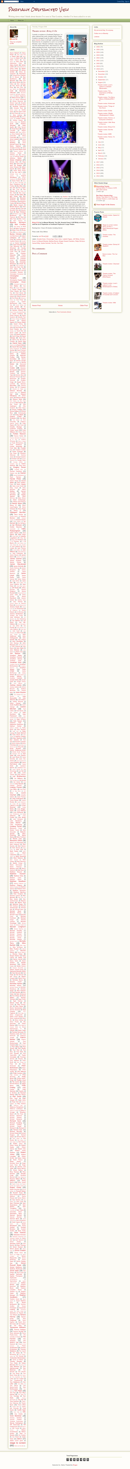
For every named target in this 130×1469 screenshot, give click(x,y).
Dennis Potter (15, 362)
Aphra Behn (20, 163)
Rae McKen (22, 1094)
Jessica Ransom (20, 605)
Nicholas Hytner (16, 984)
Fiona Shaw (22, 432)
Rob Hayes (20, 1140)
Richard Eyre (15, 1121)
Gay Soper (13, 453)
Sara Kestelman (21, 1220)
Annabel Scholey (15, 148)
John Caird (16, 631)
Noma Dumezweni (16, 1008)
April (99, 150)
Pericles (20, 1059)
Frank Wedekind (16, 444)
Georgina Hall (13, 463)
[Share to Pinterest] (61, 236)
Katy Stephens (17, 738)
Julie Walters (22, 699)
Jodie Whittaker (15, 617)
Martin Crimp (17, 863)
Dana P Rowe (13, 312)
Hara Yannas (15, 477)
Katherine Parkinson (16, 724)
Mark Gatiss (14, 851)
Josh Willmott (18, 683)
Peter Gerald (20, 1062)
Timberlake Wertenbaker (18, 1358)
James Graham (15, 560)
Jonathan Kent (15, 662)
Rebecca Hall (18, 1105)
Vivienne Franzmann (16, 1421)
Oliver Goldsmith (15, 1018)
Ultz (24, 1412)
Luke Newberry (16, 821)
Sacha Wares (21, 1198)
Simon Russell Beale (18, 1264)
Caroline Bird (20, 239)
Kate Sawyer (17, 721)
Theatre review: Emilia (105, 110)
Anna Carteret (16, 134)
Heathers (65, 196)
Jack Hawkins (16, 546)
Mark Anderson (14, 844)
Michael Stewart (16, 934)
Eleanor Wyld (17, 399)
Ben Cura (16, 189)
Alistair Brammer (17, 101)
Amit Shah (15, 113)
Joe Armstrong (21, 619)
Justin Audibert (14, 705)
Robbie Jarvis (17, 1143)
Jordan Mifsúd (15, 676)
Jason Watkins (14, 584)
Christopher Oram (18, 282)
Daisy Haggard (21, 308)
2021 (98, 60)
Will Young (15, 1428)
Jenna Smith (21, 593)
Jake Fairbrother (17, 553)
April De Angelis (16, 165)
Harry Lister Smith (18, 486)
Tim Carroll (22, 1351)
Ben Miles (20, 194)
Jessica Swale (14, 607)
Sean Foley (22, 1231)
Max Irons (21, 897)
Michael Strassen (16, 936)
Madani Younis (14, 830)
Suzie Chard (20, 1311)
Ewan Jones (58, 239)
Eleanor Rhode (21, 397)
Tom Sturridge (14, 1396)
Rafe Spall (13, 1098)
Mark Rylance (18, 858)
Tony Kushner (14, 1401)
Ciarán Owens (17, 289)
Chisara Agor (50, 239)
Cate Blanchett (14, 246)
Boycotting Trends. (103, 186)
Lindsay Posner (16, 787)
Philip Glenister (14, 1075)
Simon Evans (14, 1248)
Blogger (75, 1465)
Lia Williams (18, 778)
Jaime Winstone (22, 551)
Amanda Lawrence (19, 106)
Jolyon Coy (19, 651)
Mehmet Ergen (18, 904)
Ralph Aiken (22, 1100)
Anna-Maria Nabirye (18, 145)
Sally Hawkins (16, 1200)
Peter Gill (13, 1064)
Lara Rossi (15, 757)
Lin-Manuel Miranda (42, 241)
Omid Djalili (21, 1025)
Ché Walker (14, 286)
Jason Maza (20, 582)
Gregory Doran (19, 467)
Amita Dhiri (23, 113)
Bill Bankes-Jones (17, 213)
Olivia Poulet (14, 1022)
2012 (98, 176)
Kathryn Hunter (16, 726)
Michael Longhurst (18, 927)
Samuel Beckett (16, 1217)
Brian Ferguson (21, 228)
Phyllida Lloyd (21, 1080)
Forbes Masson (19, 434)
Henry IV (13, 505)
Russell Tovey (18, 1193)
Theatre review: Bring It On (106, 127)
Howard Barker (14, 516)
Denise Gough (21, 360)
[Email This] (54, 236)
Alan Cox (22, 80)
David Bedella (14, 329)
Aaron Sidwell (14, 53)
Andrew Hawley (21, 118)
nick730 (14, 39)
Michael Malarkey (18, 929)
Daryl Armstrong (14, 325)
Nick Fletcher (21, 990)
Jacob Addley (16, 550)
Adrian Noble (14, 68)
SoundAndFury (13, 1279)
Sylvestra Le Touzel (16, 1313)
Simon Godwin (20, 1250)
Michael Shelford (16, 932)
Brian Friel (15, 230)
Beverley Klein (14, 210)
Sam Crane (19, 1201)
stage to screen (18, 1443)
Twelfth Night (21, 1410)
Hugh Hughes (17, 521)
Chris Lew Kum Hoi (16, 267)
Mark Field (19, 849)
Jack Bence (20, 543)
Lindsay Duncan (16, 785)
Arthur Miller (21, 169)
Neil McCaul (20, 974)
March (100, 153)
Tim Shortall (19, 1356)
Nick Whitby (15, 996)
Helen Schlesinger (19, 500)
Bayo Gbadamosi (15, 184)
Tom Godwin (20, 1378)
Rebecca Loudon (14, 1110)
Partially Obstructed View (38, 9)
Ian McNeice (22, 523)
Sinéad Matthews (16, 1267)
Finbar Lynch (14, 430)
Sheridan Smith (15, 1243)
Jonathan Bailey (16, 655)
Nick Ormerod (21, 994)
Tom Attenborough (18, 1367)
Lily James (16, 782)
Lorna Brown (14, 800)
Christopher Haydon (16, 280)
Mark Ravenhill (21, 856)
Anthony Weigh (19, 156)
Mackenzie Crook (16, 828)
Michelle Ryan (13, 941)
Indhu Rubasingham (18, 530)
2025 (98, 49)
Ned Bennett (16, 973)
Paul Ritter (19, 1052)
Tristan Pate (15, 1406)
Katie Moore (16, 734)
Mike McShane (18, 947)
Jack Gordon (22, 544)
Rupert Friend (20, 1185)
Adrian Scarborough (18, 69)
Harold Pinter (15, 479)
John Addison (14, 629)
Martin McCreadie (16, 865)
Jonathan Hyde (15, 660)
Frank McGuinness (17, 443)
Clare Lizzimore (14, 294)
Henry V (17, 510)
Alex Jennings (21, 84)
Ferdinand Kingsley (16, 428)
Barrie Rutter (16, 181)
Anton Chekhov (16, 160)
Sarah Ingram (16, 1222)
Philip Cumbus (18, 1073)
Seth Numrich (19, 1240)
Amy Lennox (17, 115)
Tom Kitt (53, 243)
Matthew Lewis (15, 877)
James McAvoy (14, 568)
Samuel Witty (36, 243)
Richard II (13, 1128)
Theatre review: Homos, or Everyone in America (106, 118)
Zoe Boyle (15, 1437)
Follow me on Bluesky (101, 33)
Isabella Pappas (67, 239)
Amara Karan (13, 110)
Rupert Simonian (15, 1189)
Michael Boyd (15, 911)
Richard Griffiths (16, 1124)
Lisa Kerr (23, 789)
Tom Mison (14, 1385)
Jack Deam (13, 544)
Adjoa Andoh (14, 65)
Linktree (96, 36)
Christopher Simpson (19, 284)
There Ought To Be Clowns (105, 204)
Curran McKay (19, 305)
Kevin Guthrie (16, 743)
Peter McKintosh (18, 1067)
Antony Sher (14, 162)
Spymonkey (13, 1281)
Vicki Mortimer (16, 1416)
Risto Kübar (16, 1138)
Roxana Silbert (15, 1179)
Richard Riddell (14, 1133)
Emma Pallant (14, 411)
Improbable (12, 529)
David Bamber (19, 327)
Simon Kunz (18, 1252)
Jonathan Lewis (14, 664)
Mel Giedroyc (14, 906)
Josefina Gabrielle (16, 678)
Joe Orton (16, 626)
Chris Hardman (20, 265)
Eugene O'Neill (15, 416)
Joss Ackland (17, 694)
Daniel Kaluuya (14, 315)
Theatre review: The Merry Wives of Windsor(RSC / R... (106, 98)
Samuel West (14, 1218)
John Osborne (16, 646)
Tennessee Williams (18, 1327)
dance (19, 1439)
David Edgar (16, 336)
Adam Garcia (14, 60)
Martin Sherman (16, 866)
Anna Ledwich (14, 139)
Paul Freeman (22, 1045)
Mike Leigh (23, 945)
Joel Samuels (20, 627)
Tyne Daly (16, 1412)
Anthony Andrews (18, 151)
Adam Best (15, 56)
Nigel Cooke (22, 999)
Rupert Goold (15, 1187)
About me (21, 20)
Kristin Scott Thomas (19, 752)
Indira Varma (14, 533)
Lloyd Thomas (21, 797)
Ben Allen (20, 186)
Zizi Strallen (22, 1435)
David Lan (12, 345)
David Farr (15, 339)
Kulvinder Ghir (16, 753)
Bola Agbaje (17, 226)
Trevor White (22, 1405)
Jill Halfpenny (13, 610)
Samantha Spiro (16, 1213)
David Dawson (21, 334)
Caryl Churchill (17, 244)
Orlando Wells (14, 1027)
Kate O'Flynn (21, 719)
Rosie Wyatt (20, 1177)
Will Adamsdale (15, 1424)
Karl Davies (20, 711)
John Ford (20, 632)
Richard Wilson (21, 1136)
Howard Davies (21, 520)
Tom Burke (16, 1373)
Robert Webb (22, 1158)
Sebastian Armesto (20, 1234)
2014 (98, 170)
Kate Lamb (18, 717)
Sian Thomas (21, 1245)
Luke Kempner (18, 819)
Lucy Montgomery (14, 814)
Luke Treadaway (16, 824)
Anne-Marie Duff (20, 149)
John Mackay (14, 643)
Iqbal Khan (22, 534)
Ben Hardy (21, 191)
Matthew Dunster (18, 874)
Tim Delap (16, 1353)
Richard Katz (17, 1130)
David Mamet (21, 345)
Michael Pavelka (16, 930)
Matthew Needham (18, 881)
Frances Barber (18, 436)
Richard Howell (15, 1126)
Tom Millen (21, 1383)
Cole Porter (19, 300)
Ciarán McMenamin (21, 287)
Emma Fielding (17, 409)
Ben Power (14, 196)
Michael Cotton (14, 914)
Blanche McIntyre (18, 222)
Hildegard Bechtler (18, 512)
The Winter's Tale (18, 1341)
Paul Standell (14, 1053)
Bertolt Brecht (14, 206)
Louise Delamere (21, 802)
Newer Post (36, 305)
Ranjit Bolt (15, 1102)
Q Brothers (13, 1093)
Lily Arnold (22, 780)
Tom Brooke (22, 1371)
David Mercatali (17, 347)
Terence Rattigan (20, 1329)
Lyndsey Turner (16, 826)
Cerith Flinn (13, 251)
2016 (98, 165)
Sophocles (13, 1278)
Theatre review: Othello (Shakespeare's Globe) (106, 114)
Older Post (84, 305)
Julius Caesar (15, 703)
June (100, 145)
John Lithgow (22, 639)
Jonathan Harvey (16, 659)
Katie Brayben (21, 729)
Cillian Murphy (14, 291)
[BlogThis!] (56, 236)
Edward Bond (13, 392)
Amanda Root (18, 108)
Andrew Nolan (13, 122)
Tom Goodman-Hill (16, 1380)
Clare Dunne (19, 293)
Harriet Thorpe (14, 481)
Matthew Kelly (18, 876)
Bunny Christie (16, 234)
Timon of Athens (18, 1359)
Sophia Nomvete (16, 1274)
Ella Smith (14, 404)
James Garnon (16, 559)
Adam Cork (19, 58)
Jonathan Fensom (16, 657)
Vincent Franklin (16, 1419)
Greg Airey (22, 465)
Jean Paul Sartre (21, 586)
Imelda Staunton (16, 527)
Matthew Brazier (53, 241)
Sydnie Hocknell (45, 243)
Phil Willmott (21, 1071)
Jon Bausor (15, 653)
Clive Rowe (15, 298)
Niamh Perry (22, 978)
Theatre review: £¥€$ (104, 134)
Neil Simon (13, 976)
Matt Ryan (21, 870)
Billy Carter (22, 219)
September (102, 79)
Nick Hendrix (16, 992)
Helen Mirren (22, 498)
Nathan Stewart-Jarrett (16, 969)
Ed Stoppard (22, 387)
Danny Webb (21, 322)
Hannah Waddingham (18, 475)
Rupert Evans (15, 1184)
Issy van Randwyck (18, 539)
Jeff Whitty (76, 239)
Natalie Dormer (21, 966)
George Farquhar (21, 457)
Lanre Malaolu (21, 755)
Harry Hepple (21, 484)
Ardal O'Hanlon (14, 167)
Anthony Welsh (16, 158)
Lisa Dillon (13, 789)
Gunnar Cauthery (16, 471)
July (99, 142)
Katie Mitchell (21, 733)
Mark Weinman (21, 861)
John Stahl (19, 648)
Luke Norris (15, 823)
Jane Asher (15, 581)
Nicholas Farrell (15, 981)
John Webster (14, 650)
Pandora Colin (14, 1034)
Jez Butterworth (19, 608)
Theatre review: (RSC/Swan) (109, 275)
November (101, 74)
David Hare (17, 343)
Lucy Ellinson (21, 810)
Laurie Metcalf (16, 769)
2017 (98, 162)
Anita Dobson (22, 132)
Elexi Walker (13, 401)
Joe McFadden (22, 624)
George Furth (16, 458)
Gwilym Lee (13, 473)
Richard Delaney (16, 1117)
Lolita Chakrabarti (17, 798)
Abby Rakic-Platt (21, 54)
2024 (98, 52)
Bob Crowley (20, 224)
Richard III (22, 1128)
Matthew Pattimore (19, 883)
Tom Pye (13, 1392)
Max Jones (14, 899)
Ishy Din (23, 538)
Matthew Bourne (16, 872)
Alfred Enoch (16, 97)
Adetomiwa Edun (16, 63)
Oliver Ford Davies (16, 1016)
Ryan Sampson (14, 1194)
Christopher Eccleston (16, 274)
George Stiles (21, 460)
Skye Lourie (20, 1272)
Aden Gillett (19, 61)
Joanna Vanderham (16, 613)
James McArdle (18, 566)
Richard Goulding (16, 1123)
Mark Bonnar (16, 848)
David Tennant (21, 350)
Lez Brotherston (19, 776)
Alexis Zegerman (20, 96)
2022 (98, 58)
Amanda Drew (21, 104)
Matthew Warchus (20, 892)
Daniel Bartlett (22, 312)
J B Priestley (14, 541)
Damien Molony (17, 310)
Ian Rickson (17, 525)
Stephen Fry (14, 1291)
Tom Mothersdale (18, 1388)
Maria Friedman (21, 837)
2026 (98, 47)
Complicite (12, 301)
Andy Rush (15, 129)
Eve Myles (16, 420)
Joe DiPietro (16, 620)
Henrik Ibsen (17, 503)
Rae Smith (17, 1096)
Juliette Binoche (18, 701)
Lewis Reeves (21, 774)
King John (21, 747)
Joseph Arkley (14, 680)
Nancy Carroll (17, 959)
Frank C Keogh (22, 441)
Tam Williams (14, 1315)
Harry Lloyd (14, 488)
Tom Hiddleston (15, 1382)
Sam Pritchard (14, 1203)
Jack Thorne (21, 548)
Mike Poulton (14, 949)
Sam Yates (19, 1210)
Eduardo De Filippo (17, 389)
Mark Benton (22, 846)
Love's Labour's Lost (18, 804)
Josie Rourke (21, 692)
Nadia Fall (22, 957)
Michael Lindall (20, 925)
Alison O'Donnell (21, 99)
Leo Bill (13, 773)
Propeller (21, 1091)
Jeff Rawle (15, 588)
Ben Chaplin (22, 187)
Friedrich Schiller (21, 450)
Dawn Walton (15, 352)
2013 (98, 173)
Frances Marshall (14, 438)
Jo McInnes (20, 612)
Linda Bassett (18, 783)
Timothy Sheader (16, 1361)
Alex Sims (20, 87)
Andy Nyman (22, 127)
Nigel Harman (17, 1001)
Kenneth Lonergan (20, 741)
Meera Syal (22, 902)
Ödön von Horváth (18, 1445)
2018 (98, 69)
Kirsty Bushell (15, 748)
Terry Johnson (14, 1333)
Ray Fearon (21, 1103)
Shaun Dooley (15, 1241)
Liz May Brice (16, 791)
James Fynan (20, 556)
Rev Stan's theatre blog (104, 195)
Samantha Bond (16, 1212)
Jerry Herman (17, 601)
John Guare (13, 634)
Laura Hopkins (14, 762)
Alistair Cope (14, 103)
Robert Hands (14, 1145)
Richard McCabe (16, 1131)
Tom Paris (60, 243)
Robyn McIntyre (80, 241)
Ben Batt (12, 187)
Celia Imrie (20, 250)
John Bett (23, 629)
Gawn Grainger (17, 451)
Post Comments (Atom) (64, 312)
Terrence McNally (18, 1331)
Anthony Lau (14, 154)
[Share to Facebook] (59, 236)
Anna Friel (21, 137)
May (99, 147)
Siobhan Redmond (16, 1269)
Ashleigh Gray (14, 174)
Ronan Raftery (18, 1170)
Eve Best (23, 418)
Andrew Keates (18, 120)
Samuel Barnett (16, 1215)
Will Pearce (23, 1426)
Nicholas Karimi (15, 985)
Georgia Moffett (17, 462)
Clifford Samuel (21, 296)
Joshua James (16, 685)
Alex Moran (16, 85)
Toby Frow (21, 1364)
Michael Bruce (15, 913)
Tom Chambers (16, 1377)
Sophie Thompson (16, 1276)
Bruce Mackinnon (19, 232)
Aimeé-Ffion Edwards (19, 75)
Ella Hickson (19, 402)
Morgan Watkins (15, 955)
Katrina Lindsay (21, 736)
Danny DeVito (15, 318)
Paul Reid (16, 1050)
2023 (98, 55)
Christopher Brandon (16, 272)
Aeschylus (22, 73)
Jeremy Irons (21, 600)
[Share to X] (57, 236)
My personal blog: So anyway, (103, 30)
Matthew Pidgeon (16, 885)
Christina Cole (19, 270)
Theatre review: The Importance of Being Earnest (105, 92)
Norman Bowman (15, 1009)
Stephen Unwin (14, 1299)
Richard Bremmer (16, 1115)
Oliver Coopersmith (16, 1015)
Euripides (13, 418)
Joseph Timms (21, 681)
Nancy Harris (14, 961)
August (100, 82)
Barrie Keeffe (22, 179)
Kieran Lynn (13, 746)
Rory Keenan (14, 1172)
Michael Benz (19, 909)
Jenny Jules (14, 594)
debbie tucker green (16, 1440)
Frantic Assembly (16, 446)
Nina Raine (19, 1006)
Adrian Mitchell (20, 66)
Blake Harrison (17, 220)
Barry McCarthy (19, 182)
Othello (12, 1030)
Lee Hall (21, 771)
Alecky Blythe (16, 82)
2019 (98, 66)
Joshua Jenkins (14, 687)
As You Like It (17, 172)
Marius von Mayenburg (17, 842)
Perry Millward (14, 1060)
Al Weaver (15, 77)
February (101, 156)
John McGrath (22, 644)
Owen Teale (22, 1030)
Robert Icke (22, 1149)
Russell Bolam (21, 1191)
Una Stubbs (19, 1414)
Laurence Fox (21, 767)
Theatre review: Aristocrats (106, 103)
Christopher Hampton (14, 277)
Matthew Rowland (14, 887)
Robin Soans (15, 1161)
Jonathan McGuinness (18, 665)
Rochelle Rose (14, 1163)
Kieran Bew (21, 745)
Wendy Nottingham (16, 1423)
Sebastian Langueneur (18, 1236)
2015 (98, 167)
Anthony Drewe (15, 153)
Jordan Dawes (20, 674)
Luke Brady (22, 817)
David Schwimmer (14, 348)
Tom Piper (18, 1391)
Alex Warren (13, 89)
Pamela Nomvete (17, 1032)
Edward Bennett (16, 390)
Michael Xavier (15, 937)
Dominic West (20, 375)
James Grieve (15, 562)
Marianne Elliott (16, 841)
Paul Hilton (15, 1046)
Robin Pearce (17, 1160)
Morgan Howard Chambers (67, 241)
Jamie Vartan (22, 579)
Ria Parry (20, 1114)
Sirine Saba (14, 1271)
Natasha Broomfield (18, 967)
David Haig (22, 341)
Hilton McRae (18, 514)
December (101, 71)
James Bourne (14, 555)
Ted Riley (18, 1325)
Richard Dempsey (16, 1119)
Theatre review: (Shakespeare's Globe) (110, 285)
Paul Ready (22, 1048)
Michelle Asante (16, 939)
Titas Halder (14, 1363)
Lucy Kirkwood (18, 812)
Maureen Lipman (15, 895)
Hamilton (38, 40)
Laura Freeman (20, 760)
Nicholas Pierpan (14, 987)
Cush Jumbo (14, 307)
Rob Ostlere (22, 1142)
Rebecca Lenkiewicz (16, 1108)
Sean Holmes (20, 1233)
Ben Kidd (13, 193)
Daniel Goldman (17, 313)
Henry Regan (22, 509)
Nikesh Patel (14, 1003)
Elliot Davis (22, 408)
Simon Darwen (18, 1247)
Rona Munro (21, 1168)
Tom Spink (21, 1394)
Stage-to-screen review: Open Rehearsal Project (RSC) (110, 227)
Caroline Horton (14, 241)
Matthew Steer (21, 888)
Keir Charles (14, 740)
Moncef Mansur (22, 952)
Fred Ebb (13, 448)
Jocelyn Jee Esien (16, 615)
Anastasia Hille (14, 117)
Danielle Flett (22, 317)
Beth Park (21, 208)
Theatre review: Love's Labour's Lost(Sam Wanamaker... (105, 86)
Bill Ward (21, 217)
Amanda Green (41, 239)
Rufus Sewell (22, 1182)
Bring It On (35, 222)
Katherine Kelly (15, 722)
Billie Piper (13, 219)
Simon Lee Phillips (15, 1254)
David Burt (20, 331)
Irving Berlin (15, 536)
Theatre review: (111, 264)
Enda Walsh (19, 414)
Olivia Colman (19, 1020)
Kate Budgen (14, 712)
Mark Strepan (14, 859)
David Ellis (22, 338)
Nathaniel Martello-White (18, 971)
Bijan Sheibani (21, 212)
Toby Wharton (14, 1366)
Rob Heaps (13, 1142)
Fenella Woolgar (16, 427)
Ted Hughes (22, 1324)
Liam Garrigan (13, 780)
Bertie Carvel (18, 205)
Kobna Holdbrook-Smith (18, 750)
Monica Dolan (17, 954)
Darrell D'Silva (18, 324)
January (101, 158)
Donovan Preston (15, 377)
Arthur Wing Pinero (20, 170)
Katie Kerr (15, 731)
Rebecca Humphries (16, 1107)
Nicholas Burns (17, 980)
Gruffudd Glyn (19, 469)
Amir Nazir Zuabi (21, 111)
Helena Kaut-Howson (19, 501)
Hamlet (23, 473)
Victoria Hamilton (16, 1418)
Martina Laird (14, 868)
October (101, 77)
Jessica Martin (14, 603)
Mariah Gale (17, 838)
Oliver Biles (21, 1013)
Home (12, 20)
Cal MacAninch (14, 236)
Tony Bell (20, 1399)
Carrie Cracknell (20, 243)
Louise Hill (15, 803)
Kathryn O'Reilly (14, 727)
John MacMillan (17, 641)
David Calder (14, 332)
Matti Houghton (18, 894)
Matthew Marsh (15, 879)
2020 (98, 63)
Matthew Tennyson (19, 890)
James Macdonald (18, 564)
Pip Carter (15, 1082)
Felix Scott (20, 425)
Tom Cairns (23, 1375)
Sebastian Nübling (14, 1238)
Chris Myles (14, 269)
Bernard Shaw (21, 203)
